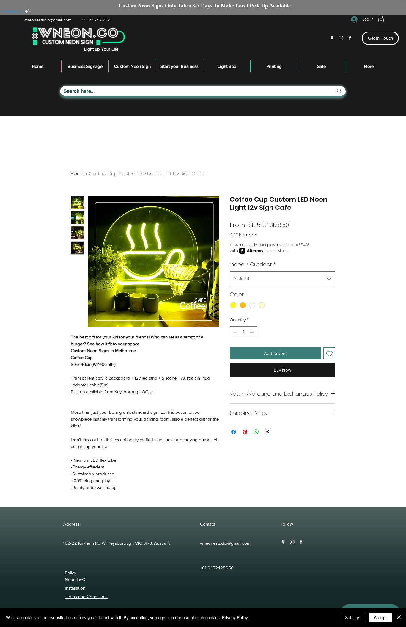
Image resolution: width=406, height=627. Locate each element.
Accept (380, 617)
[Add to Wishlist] (329, 353)
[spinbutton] (243, 332)
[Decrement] (235, 332)
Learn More (276, 251)
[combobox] (282, 278)
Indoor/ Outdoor (253, 264)
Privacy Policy (235, 617)
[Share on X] (267, 431)
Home (78, 173)
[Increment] (252, 332)
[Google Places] (332, 38)
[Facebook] (350, 38)
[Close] (398, 617)
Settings (352, 617)
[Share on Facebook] (233, 431)
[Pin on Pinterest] (244, 431)
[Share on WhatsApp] (256, 431)
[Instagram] (341, 38)
